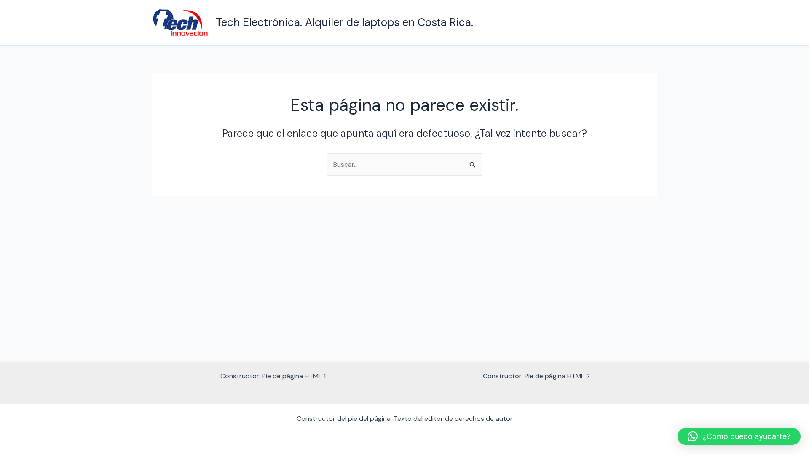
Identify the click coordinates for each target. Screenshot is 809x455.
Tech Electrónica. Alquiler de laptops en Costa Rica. (344, 22)
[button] (739, 436)
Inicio (643, 22)
